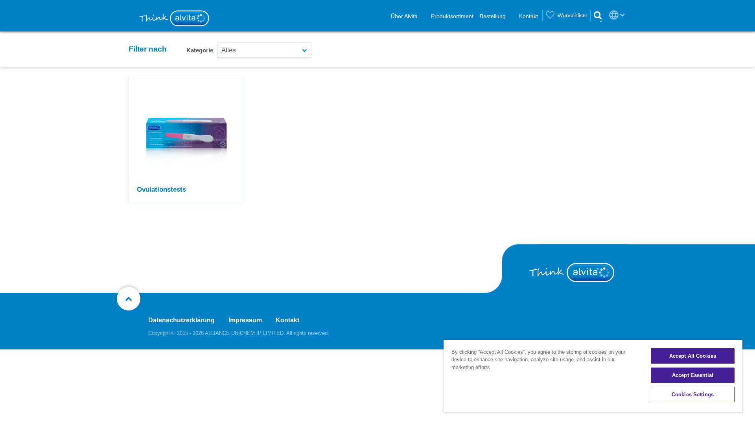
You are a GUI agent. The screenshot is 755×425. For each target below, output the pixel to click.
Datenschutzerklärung (181, 320)
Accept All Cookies (692, 356)
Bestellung (493, 16)
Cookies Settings (693, 394)
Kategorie (199, 50)
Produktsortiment (452, 16)
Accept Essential (692, 375)
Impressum (245, 320)
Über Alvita (404, 16)
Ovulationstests (161, 189)
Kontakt (528, 16)
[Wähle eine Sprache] (614, 15)
